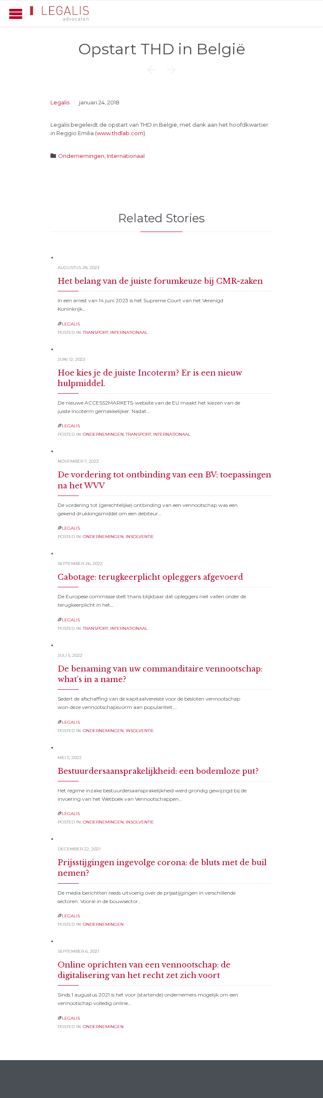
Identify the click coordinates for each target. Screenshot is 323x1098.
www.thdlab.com (120, 133)
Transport (95, 332)
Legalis (59, 102)
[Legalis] (60, 13)
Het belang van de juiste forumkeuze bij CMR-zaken (160, 281)
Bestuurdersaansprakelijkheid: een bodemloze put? (158, 771)
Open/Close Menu (16, 13)
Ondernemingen (81, 155)
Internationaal (126, 155)
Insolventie (140, 536)
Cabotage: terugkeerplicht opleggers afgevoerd (150, 577)
